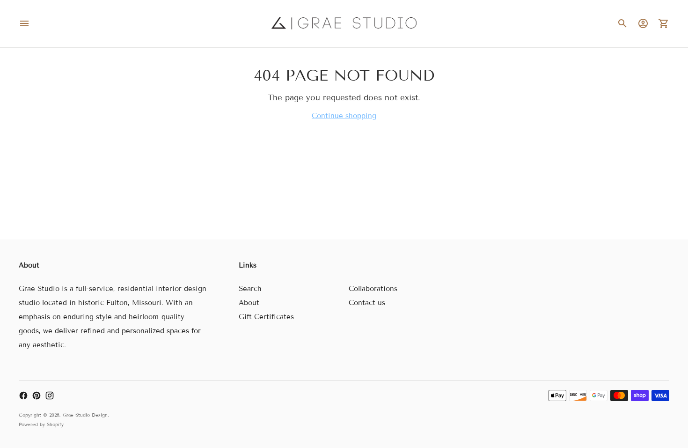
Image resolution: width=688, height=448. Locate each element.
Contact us (367, 303)
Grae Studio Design (85, 415)
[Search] (622, 23)
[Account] (643, 23)
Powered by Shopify (41, 424)
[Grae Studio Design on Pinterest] (36, 395)
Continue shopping (344, 116)
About (249, 303)
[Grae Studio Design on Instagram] (49, 395)
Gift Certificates (266, 317)
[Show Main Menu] (24, 23)
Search (250, 288)
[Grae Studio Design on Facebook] (23, 395)
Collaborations (373, 288)
